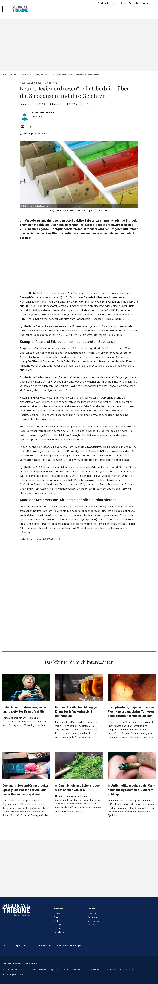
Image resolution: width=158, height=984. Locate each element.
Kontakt (6, 945)
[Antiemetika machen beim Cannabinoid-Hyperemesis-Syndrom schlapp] (132, 765)
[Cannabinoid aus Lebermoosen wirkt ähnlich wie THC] (79, 765)
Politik (57, 921)
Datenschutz (45, 945)
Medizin (57, 913)
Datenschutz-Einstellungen (68, 945)
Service (91, 908)
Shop (122, 3)
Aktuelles (58, 908)
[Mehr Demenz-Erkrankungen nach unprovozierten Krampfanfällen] (26, 687)
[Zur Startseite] (20, 9)
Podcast (58, 928)
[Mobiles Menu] (5, 9)
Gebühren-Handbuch (107, 3)
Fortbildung (59, 932)
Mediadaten (92, 917)
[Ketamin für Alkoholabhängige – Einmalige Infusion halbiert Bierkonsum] (79, 687)
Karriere (91, 924)
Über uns (91, 913)
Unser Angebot (94, 921)
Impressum (20, 945)
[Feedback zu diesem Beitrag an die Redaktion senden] (30, 126)
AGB (32, 945)
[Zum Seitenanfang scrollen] (152, 978)
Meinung (57, 924)
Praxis (57, 917)
